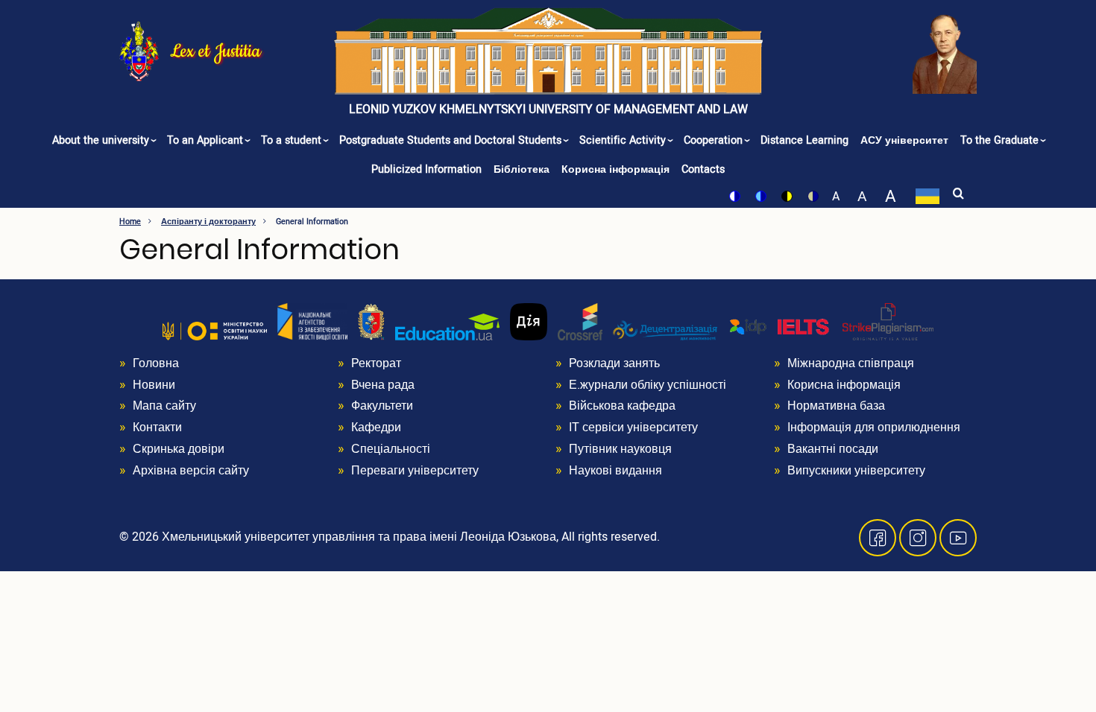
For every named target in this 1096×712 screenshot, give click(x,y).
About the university (102, 140)
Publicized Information (426, 169)
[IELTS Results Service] (780, 327)
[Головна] (548, 51)
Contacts (703, 169)
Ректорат (376, 363)
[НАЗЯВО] (312, 321)
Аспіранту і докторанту (208, 221)
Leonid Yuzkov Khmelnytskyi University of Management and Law (548, 109)
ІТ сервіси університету (633, 427)
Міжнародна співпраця (850, 363)
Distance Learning (804, 140)
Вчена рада (383, 385)
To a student (292, 140)
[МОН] (215, 331)
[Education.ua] (447, 326)
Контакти (157, 427)
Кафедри (376, 427)
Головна (156, 363)
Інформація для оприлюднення (873, 427)
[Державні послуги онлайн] (528, 321)
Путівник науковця (620, 449)
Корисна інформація (615, 169)
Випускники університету (856, 471)
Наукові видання (615, 471)
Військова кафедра (622, 406)
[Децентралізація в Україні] (665, 330)
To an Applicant (206, 140)
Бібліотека (521, 169)
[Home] (139, 50)
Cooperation (715, 140)
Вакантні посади (832, 449)
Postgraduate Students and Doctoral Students (451, 140)
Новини (154, 385)
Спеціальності (390, 449)
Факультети (382, 406)
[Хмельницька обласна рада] (371, 321)
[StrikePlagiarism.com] (888, 321)
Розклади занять (614, 363)
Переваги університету (415, 471)
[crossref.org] (580, 321)
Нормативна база (836, 406)
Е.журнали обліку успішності (647, 385)
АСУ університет (904, 140)
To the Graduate (1001, 140)
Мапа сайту (164, 406)
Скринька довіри (178, 449)
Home (130, 221)
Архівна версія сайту (191, 471)
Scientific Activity (624, 140)
